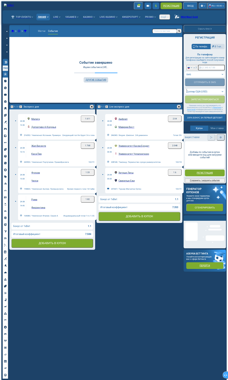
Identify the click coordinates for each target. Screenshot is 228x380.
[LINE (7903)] (13, 31)
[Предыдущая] (12, 106)
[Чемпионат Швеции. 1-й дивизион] (25, 31)
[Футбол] (19, 31)
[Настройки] (203, 6)
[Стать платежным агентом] (148, 6)
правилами (216, 124)
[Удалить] (92, 107)
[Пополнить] (156, 6)
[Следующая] (20, 106)
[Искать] (179, 31)
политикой (191, 126)
